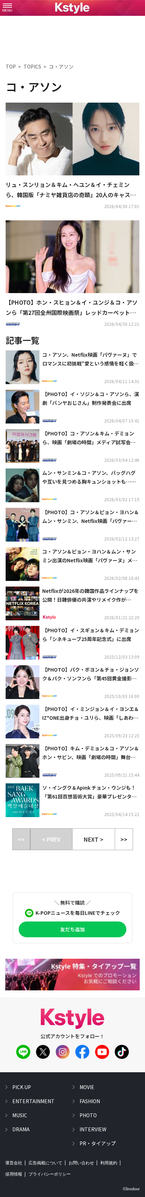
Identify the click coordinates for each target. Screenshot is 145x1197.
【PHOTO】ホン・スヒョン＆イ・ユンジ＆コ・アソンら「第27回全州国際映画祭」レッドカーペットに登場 (72, 308)
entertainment (33, 1101)
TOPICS (32, 66)
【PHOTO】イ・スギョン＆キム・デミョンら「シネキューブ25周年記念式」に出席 (90, 634)
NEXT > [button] (93, 839)
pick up (21, 1087)
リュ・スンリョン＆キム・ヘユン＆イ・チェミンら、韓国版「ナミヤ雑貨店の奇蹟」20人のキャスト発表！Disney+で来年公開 (71, 190)
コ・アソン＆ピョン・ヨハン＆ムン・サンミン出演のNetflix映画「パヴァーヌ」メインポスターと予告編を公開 (89, 556)
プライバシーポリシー (50, 1174)
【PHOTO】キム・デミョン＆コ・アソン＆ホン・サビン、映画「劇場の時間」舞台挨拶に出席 (90, 753)
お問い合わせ (81, 1162)
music (19, 1115)
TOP (11, 66)
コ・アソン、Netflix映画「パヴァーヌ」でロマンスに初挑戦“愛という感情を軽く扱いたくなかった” (90, 359)
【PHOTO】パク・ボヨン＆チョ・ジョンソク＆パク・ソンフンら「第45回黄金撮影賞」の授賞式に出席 (90, 674)
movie (87, 1087)
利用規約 (108, 1162)
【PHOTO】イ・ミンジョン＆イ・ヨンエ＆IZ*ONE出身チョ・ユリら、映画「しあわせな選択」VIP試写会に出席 (90, 713)
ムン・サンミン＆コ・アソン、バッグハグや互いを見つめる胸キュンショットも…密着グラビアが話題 (89, 477)
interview (93, 1129)
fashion (90, 1101)
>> (123, 839)
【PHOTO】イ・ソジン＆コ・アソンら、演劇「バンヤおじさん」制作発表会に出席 (90, 398)
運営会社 (13, 1162)
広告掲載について (45, 1162)
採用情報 (13, 1174)
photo (88, 1115)
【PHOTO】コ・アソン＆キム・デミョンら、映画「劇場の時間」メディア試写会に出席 (88, 438)
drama (21, 1129)
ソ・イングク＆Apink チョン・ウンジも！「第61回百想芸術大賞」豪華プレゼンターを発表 (89, 792)
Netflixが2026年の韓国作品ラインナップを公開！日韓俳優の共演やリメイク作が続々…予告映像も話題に (90, 595)
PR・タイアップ (98, 1143)
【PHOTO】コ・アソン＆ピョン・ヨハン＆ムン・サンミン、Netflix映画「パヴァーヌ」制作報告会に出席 (90, 517)
